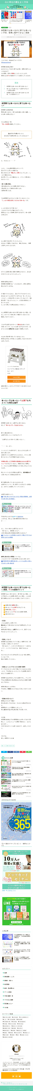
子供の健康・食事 (11, 745)
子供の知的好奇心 (22, 1021)
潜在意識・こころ (9, 976)
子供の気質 (15, 1021)
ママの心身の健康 (12, 1019)
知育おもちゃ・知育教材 (22, 1030)
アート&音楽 (8, 992)
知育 (5, 972)
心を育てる (20, 1028)
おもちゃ (20, 516)
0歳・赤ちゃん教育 (7, 1017)
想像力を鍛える (6, 1030)
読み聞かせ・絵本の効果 (8, 1037)
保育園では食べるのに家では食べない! (17, 86)
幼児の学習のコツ (7, 1026)
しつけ (4, 745)
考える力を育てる (18, 1032)
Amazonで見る (16, 377)
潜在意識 (13, 1030)
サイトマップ (22, 1087)
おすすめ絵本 (15, 1017)
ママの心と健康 (8, 999)
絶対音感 (11, 1032)
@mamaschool (6, 62)
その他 (6, 1007)
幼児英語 (6, 984)
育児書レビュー (8, 1003)
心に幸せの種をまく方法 (16, 2)
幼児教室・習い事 (7, 1028)
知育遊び (5, 1032)
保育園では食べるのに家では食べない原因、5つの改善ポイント (18, 93)
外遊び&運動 (20, 1019)
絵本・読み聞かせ (9, 988)
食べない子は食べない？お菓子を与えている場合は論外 (18, 89)
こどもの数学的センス (24, 1017)
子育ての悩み (20, 1023)
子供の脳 (5, 1023)
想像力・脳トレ (8, 980)
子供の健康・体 (4, 27)
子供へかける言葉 (13, 1023)
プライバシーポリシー (12, 1087)
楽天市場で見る (16, 381)
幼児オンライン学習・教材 (17, 1026)
